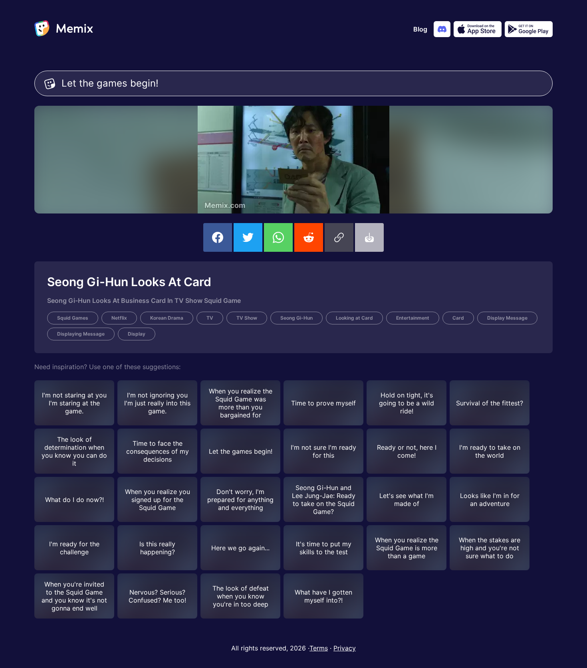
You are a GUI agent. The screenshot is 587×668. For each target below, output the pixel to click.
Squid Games (72, 318)
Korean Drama (166, 318)
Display (136, 334)
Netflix (119, 318)
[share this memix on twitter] (248, 237)
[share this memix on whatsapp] (278, 237)
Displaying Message (81, 334)
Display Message (507, 318)
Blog (420, 29)
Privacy (344, 648)
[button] (339, 237)
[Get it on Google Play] (529, 29)
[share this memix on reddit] (308, 237)
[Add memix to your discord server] (442, 29)
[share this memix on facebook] (217, 237)
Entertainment (412, 318)
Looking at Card (354, 318)
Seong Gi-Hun (296, 318)
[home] (63, 29)
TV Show (246, 318)
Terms (318, 648)
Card (458, 318)
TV (209, 318)
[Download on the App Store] (478, 29)
